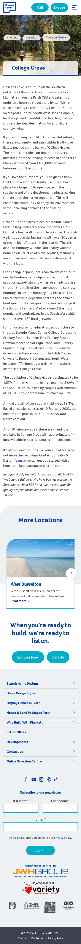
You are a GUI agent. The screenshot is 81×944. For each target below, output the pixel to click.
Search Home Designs (22, 683)
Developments (17, 742)
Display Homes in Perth (23, 703)
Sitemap (22, 938)
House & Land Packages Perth (29, 712)
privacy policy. (63, 838)
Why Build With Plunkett (25, 722)
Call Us (58, 657)
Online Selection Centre (24, 761)
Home (13, 37)
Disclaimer (37, 938)
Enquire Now (28, 657)
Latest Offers (16, 732)
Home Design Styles (21, 693)
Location (31, 37)
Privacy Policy (56, 938)
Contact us (15, 751)
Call (40, 7)
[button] (71, 573)
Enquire (59, 7)
